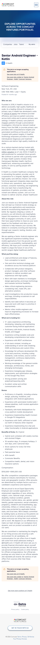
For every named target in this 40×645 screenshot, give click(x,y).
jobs (15, 44)
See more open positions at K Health (20, 590)
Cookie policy (25, 609)
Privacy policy (15, 609)
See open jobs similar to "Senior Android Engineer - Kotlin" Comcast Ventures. (20, 78)
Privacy (24, 637)
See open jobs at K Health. (16, 74)
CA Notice (30, 637)
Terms (19, 637)
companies (7, 44)
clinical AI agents (10, 114)
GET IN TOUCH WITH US (20, 628)
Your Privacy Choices (20, 639)
